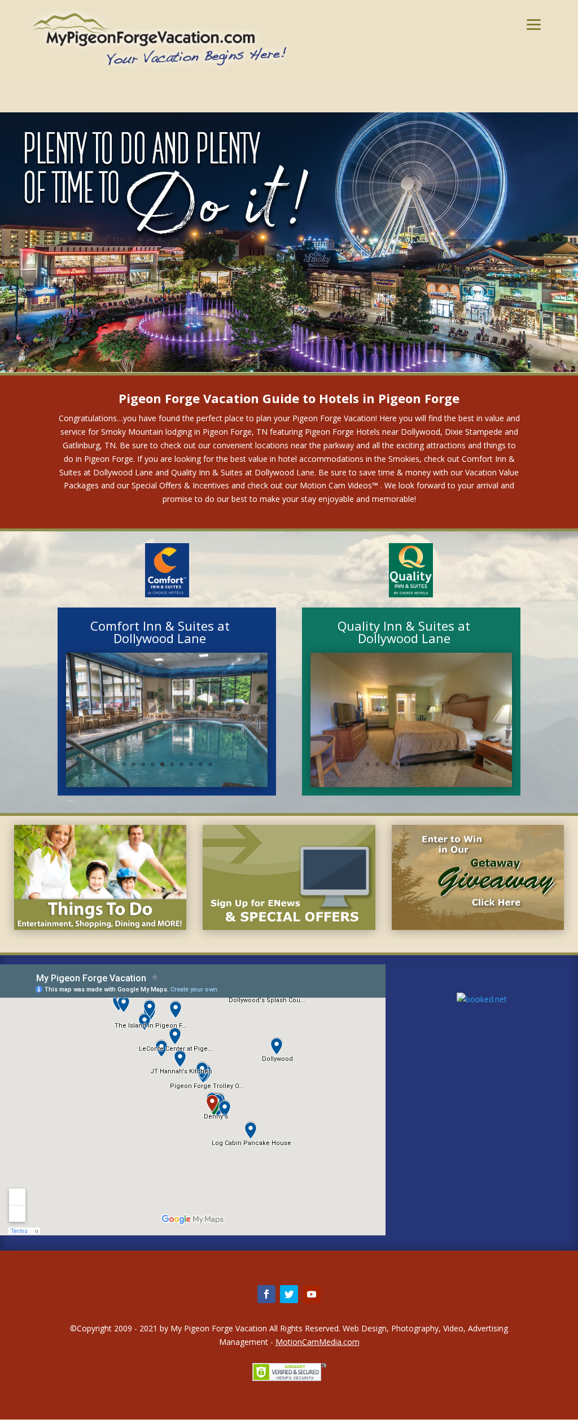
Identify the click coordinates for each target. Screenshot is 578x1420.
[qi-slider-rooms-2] (411, 784)
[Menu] (533, 24)
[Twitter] (289, 1294)
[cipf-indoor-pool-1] (167, 784)
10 (210, 764)
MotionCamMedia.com (317, 1341)
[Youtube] (312, 1294)
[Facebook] (266, 1294)
